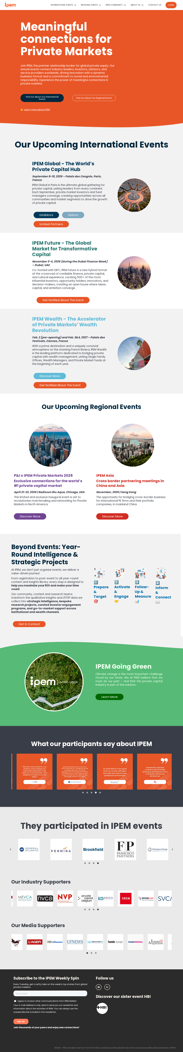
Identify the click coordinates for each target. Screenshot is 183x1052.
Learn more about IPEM (37, 109)
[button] (10, 849)
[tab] (82, 792)
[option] (31, 772)
